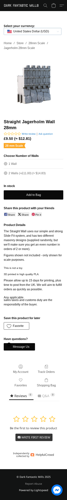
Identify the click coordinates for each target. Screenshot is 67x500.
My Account (20, 371)
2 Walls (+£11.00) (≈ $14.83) (27, 173)
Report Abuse (33, 483)
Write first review (35, 437)
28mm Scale (36, 43)
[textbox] (30, 31)
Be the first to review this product (33, 428)
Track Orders (46, 371)
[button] (22, 5)
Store (20, 43)
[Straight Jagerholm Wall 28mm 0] (33, 83)
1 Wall (13, 163)
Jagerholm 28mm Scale (19, 48)
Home (8, 43)
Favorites (21, 385)
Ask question (46, 133)
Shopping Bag (46, 385)
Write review (29, 133)
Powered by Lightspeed (33, 490)
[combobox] (32, 31)
